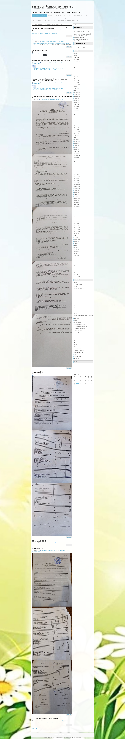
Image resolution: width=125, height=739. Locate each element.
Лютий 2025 (76, 86)
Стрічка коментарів (78, 369)
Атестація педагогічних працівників (81, 303)
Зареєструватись (77, 364)
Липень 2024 (76, 100)
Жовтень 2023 (77, 118)
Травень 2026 (76, 57)
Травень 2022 (76, 151)
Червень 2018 (76, 233)
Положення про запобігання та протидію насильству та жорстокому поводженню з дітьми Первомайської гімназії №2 (49, 27)
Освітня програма (36, 40)
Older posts (34, 728)
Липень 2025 (76, 76)
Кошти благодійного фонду (79, 324)
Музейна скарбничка (78, 15)
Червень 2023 (76, 125)
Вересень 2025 (77, 72)
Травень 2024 (76, 104)
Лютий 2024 (76, 110)
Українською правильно (37, 18)
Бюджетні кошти (44, 373)
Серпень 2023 (76, 121)
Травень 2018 (76, 235)
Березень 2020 (77, 198)
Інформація (76, 299)
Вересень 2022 (77, 143)
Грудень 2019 (76, 204)
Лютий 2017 (76, 261)
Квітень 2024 (76, 106)
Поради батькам (57, 62)
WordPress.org (77, 371)
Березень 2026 (77, 61)
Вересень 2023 (77, 119)
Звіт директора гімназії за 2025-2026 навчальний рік (81, 40)
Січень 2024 (76, 112)
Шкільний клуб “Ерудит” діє (83, 47)
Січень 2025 (76, 88)
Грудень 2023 (76, 114)
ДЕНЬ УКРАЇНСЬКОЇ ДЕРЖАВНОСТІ (81, 31)
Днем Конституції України (79, 37)
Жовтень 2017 (77, 249)
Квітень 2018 (76, 237)
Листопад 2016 (77, 266)
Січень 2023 (76, 135)
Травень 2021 (76, 172)
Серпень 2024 (76, 98)
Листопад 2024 (77, 92)
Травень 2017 (76, 255)
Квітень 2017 (76, 257)
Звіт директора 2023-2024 (39, 541)
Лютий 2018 (76, 241)
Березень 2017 (77, 259)
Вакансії (75, 313)
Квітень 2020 (76, 196)
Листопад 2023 (77, 116)
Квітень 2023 (76, 129)
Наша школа (35, 12)
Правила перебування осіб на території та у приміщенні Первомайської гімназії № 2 (52, 97)
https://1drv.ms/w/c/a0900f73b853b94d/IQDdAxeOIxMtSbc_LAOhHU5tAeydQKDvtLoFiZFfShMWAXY (51, 43)
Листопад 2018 (77, 227)
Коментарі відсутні (64, 30)
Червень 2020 (76, 192)
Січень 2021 (76, 180)
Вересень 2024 (77, 96)
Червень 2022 (76, 149)
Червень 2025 (76, 78)
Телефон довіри (47, 20)
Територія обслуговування (79, 350)
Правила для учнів (64, 62)
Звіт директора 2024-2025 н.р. (40, 50)
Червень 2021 (76, 170)
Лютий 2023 (76, 133)
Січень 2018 (76, 243)
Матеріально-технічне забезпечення (81, 326)
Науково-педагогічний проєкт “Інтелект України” (63, 15)
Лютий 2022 (76, 157)
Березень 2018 (77, 239)
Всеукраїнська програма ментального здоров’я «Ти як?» (68, 20)
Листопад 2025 (77, 69)
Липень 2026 (76, 53)
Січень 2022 (76, 159)
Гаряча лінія (53, 20)
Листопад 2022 (77, 139)
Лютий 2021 (76, 178)
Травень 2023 (76, 127)
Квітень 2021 (76, 174)
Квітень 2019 (76, 217)
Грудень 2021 (76, 161)
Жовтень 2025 (77, 70)
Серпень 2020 (76, 190)
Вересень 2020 (77, 188)
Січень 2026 (76, 65)
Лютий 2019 (76, 221)
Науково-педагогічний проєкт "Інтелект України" (81, 333)
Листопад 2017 (77, 247)
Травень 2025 (76, 80)
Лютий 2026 (76, 63)
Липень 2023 (76, 123)
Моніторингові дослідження (62, 18)
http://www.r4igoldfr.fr (70, 737)
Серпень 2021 (76, 168)
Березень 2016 (77, 276)
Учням (63, 12)
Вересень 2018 (77, 231)
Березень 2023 (77, 131)
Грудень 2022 (76, 137)
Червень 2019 (76, 214)
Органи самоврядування (79, 288)
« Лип (74, 386)
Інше (75, 301)
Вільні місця (76, 318)
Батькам (68, 12)
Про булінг (85, 15)
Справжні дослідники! (82, 45)
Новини (41, 12)
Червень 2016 (76, 272)
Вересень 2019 (77, 210)
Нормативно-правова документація (39, 15)
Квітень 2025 (76, 82)
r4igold (75, 737)
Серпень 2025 (76, 74)
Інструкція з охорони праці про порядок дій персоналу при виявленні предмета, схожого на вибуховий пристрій (49, 79)
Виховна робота (57, 12)
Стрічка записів (77, 367)
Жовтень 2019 (77, 208)
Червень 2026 (76, 55)
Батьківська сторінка (78, 290)
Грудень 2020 (76, 182)
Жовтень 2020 (77, 186)
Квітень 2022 (76, 153)
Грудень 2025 (76, 67)
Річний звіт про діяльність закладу (76, 18)
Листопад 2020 (77, 184)
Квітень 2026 (76, 59)
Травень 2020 (76, 194)
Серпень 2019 (76, 212)
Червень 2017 (76, 253)
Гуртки (75, 320)
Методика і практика (48, 12)
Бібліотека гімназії (77, 311)
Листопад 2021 (77, 163)
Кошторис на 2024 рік (37, 549)
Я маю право (50, 15)
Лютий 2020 (76, 200)
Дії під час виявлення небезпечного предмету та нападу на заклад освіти (51, 60)
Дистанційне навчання (37, 20)
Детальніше (69, 36)
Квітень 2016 (76, 274)
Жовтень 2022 (77, 141)
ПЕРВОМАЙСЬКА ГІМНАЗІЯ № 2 (53, 6)
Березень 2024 (77, 108)
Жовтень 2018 (77, 229)
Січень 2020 (76, 202)
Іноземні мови (76, 296)
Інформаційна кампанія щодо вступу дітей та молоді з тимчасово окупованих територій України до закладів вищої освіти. (83, 34)
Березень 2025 (77, 84)
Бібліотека (76, 309)
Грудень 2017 (76, 245)
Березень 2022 (77, 155)
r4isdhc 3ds (79, 737)
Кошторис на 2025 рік (37, 372)
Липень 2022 (76, 147)
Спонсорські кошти (77, 348)
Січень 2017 (76, 263)
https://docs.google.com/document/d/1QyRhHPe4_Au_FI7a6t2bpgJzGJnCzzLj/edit (47, 721)
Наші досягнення (77, 292)
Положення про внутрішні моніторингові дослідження (45, 718)
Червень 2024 (76, 102)
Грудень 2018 (76, 225)
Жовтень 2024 (77, 94)
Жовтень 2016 (77, 268)
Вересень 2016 (77, 270)
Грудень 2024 (76, 90)
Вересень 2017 (77, 251)
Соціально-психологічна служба (49, 18)
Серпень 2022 (76, 145)
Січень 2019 (76, 223)
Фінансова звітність (76, 12)
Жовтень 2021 (77, 165)
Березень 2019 (77, 219)
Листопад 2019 (77, 206)
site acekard (61, 737)
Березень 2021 (77, 176)
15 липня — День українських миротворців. (82, 29)
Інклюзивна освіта (77, 294)
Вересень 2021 (77, 167)
